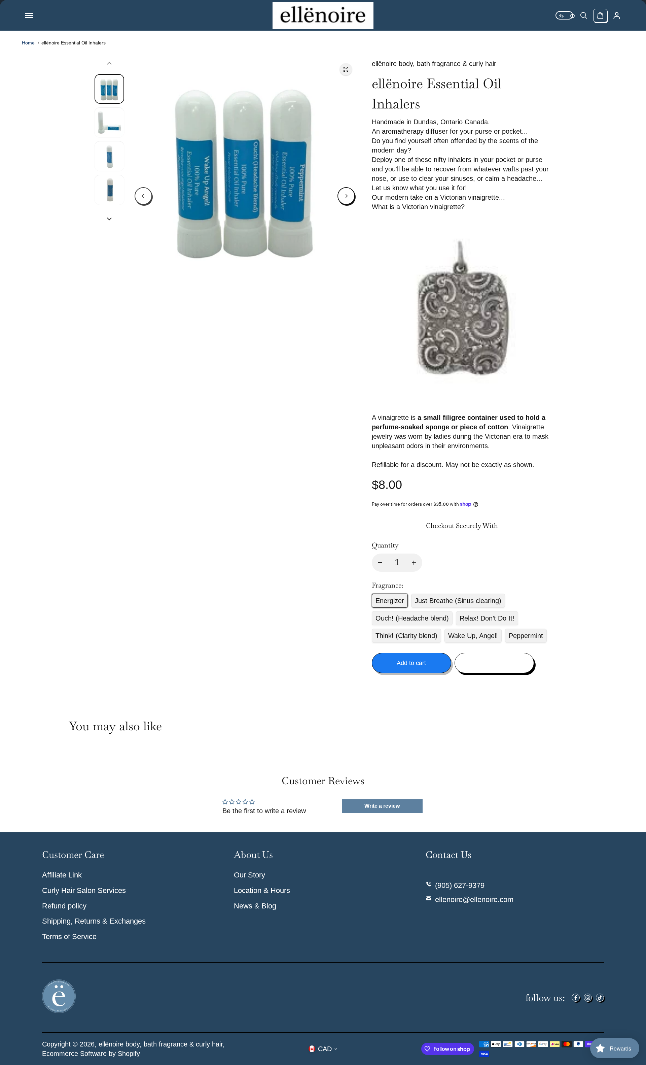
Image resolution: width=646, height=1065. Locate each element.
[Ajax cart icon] (600, 15)
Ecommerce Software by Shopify (91, 1053)
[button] (462, 206)
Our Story (249, 875)
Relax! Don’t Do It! (487, 618)
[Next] (346, 196)
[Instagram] (588, 998)
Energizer (389, 600)
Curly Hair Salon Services (84, 890)
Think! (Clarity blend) (406, 635)
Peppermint (526, 635)
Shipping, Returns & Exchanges (94, 921)
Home (28, 42)
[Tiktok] (600, 998)
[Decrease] (380, 563)
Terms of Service (69, 936)
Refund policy (64, 906)
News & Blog (255, 906)
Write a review (382, 806)
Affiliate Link (62, 875)
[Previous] (143, 196)
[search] (583, 15)
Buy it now (494, 663)
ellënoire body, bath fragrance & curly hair (161, 1044)
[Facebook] (576, 998)
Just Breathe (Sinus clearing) (458, 600)
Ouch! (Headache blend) (412, 618)
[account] (616, 15)
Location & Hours (262, 890)
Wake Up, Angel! (473, 635)
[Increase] (413, 563)
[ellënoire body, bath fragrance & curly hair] (323, 15)
